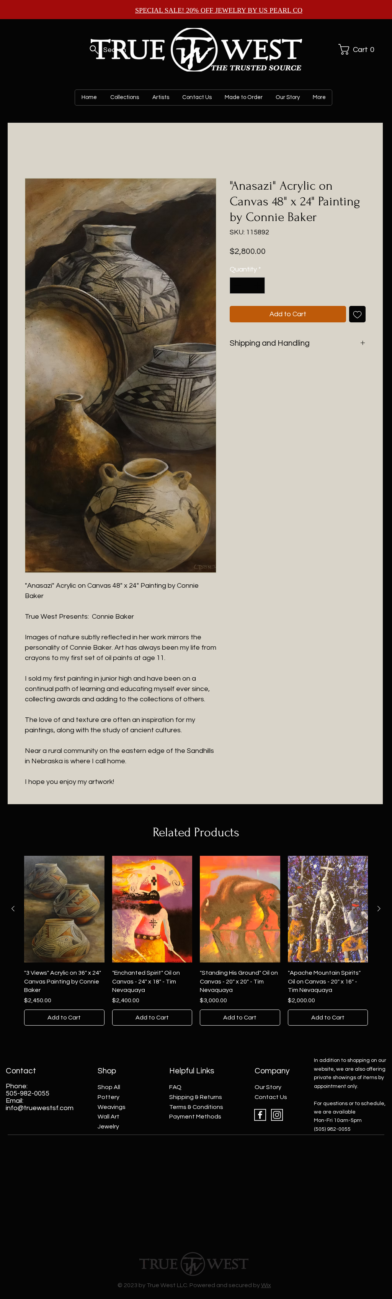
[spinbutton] (247, 285)
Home (33, 151)
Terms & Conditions (196, 1107)
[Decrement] (237, 285)
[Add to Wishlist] (357, 314)
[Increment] (258, 285)
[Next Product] (379, 908)
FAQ (175, 1087)
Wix (266, 1285)
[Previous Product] (13, 908)
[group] (196, 940)
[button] (355, 49)
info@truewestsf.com (40, 1108)
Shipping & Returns (195, 1097)
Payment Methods (195, 1117)
